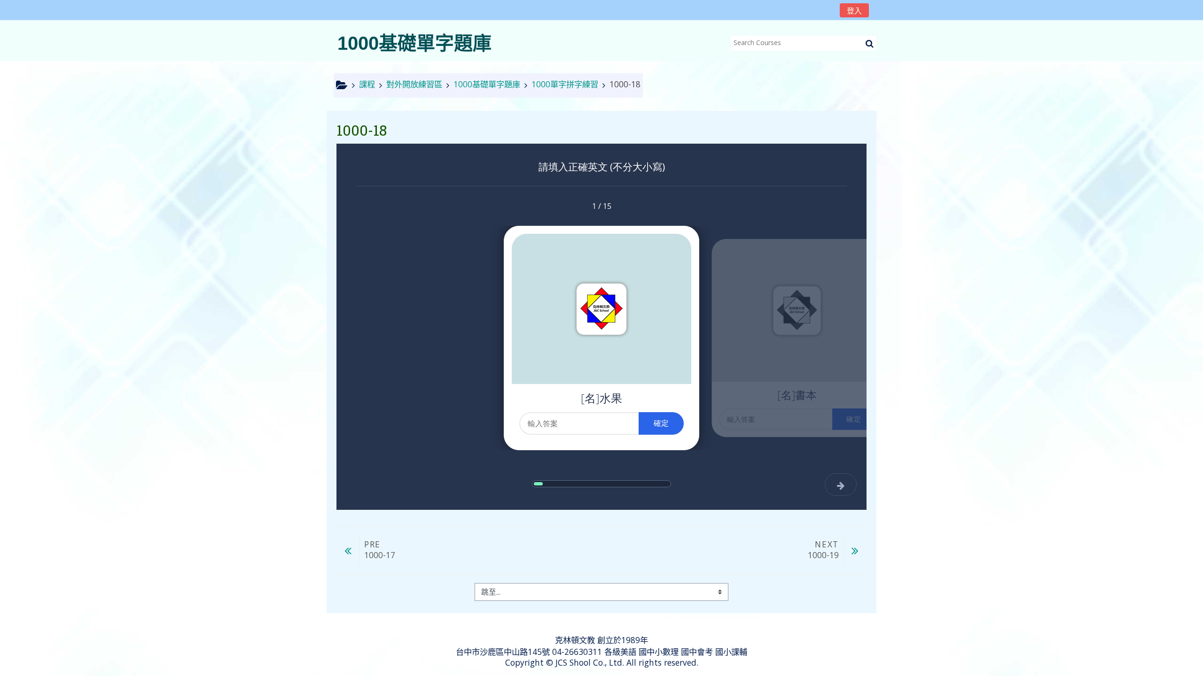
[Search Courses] (869, 43)
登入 (854, 11)
